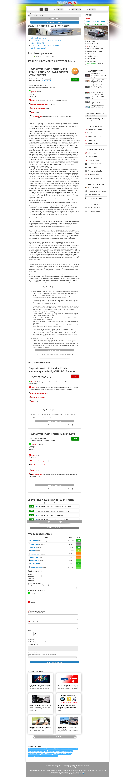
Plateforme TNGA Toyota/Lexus (96, 102)
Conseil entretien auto (66, 751)
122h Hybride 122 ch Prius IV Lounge (48, 515)
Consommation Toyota (94, 136)
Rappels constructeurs (95, 178)
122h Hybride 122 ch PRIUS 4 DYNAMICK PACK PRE (52, 507)
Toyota (36, 15)
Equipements (91, 61)
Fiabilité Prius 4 (92, 56)
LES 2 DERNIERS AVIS (37, 43)
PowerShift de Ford (35, 705)
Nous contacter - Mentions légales (67, 767)
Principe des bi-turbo (54, 751)
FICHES (59, 9)
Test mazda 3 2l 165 (46, 753)
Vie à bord (90, 54)
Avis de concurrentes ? (38, 48)
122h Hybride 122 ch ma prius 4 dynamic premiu (51, 520)
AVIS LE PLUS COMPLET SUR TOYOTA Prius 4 (46, 40)
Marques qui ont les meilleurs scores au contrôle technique (67, 706)
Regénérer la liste (54, 737)
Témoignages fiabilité (95, 171)
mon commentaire (55, 662)
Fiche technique (92, 43)
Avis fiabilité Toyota (94, 207)
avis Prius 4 (92, 46)
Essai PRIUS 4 (91, 41)
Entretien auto (93, 187)
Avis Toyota (91, 140)
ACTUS (92, 9)
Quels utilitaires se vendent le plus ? (38, 751)
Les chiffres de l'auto (95, 198)
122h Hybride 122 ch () (45, 57)
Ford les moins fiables (64, 685)
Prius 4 (41, 15)
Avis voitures (92, 153)
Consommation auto (95, 164)
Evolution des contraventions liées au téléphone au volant (40, 728)
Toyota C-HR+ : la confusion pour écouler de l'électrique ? (98, 87)
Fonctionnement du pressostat (36, 749)
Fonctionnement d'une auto (97, 191)
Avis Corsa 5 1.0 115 (34, 753)
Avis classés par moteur (39, 38)
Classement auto (93, 160)
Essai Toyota (91, 133)
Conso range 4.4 (33, 756)
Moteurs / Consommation (95, 48)
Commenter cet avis (54, 350)
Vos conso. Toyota (94, 211)
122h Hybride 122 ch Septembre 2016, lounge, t (51, 511)
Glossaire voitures (94, 195)
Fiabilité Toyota (92, 144)
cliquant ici (82, 774)
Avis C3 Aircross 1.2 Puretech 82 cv (48, 756)
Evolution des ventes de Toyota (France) (97, 93)
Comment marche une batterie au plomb (67, 749)
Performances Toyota (94, 129)
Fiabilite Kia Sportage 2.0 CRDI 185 (62, 753)
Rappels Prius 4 (92, 59)
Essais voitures (93, 156)
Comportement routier (95, 51)
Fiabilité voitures (93, 167)
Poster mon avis (47, 81)
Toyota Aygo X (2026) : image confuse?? (98, 81)
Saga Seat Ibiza (62, 727)
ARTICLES (76, 9)
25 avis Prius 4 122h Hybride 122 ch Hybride (45, 45)
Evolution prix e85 (50, 749)
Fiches (30, 15)
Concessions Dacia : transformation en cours (97, 107)
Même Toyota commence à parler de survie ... (98, 75)
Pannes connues (93, 175)
